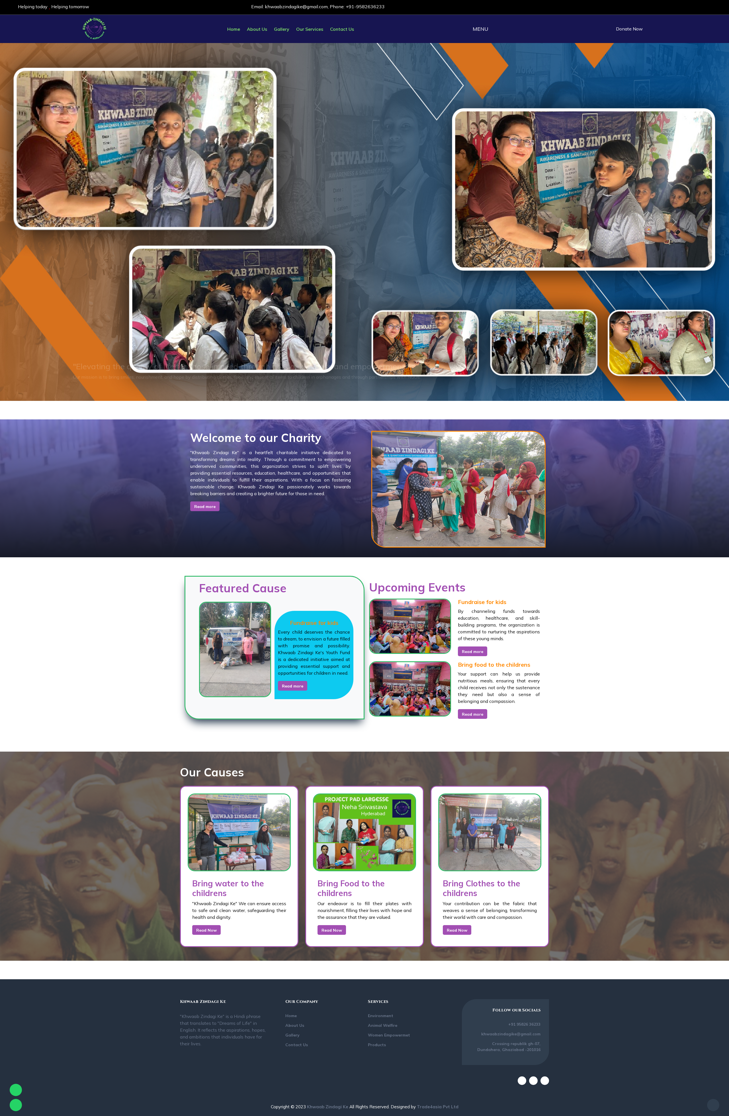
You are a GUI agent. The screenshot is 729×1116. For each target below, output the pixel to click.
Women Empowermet (389, 1035)
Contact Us (342, 29)
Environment (380, 1015)
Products (377, 1044)
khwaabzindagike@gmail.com (296, 6)
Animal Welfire (382, 1025)
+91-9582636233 (365, 6)
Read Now (206, 930)
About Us (257, 29)
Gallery (281, 29)
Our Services (309, 29)
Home (233, 29)
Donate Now (629, 29)
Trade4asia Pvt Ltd (437, 1106)
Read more (205, 506)
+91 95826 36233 (524, 1024)
